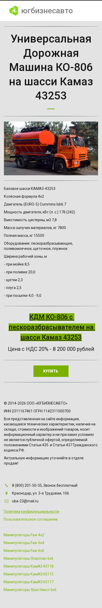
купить (51, 371)
